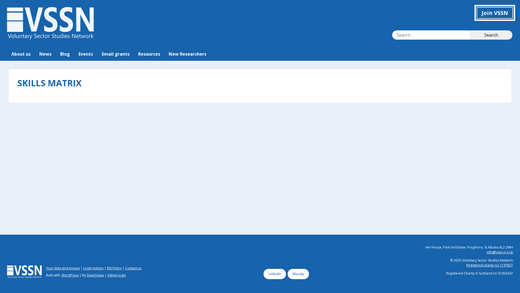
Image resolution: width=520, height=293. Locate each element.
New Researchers (187, 54)
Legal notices (93, 268)
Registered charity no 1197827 (489, 265)
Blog (65, 54)
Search (491, 35)
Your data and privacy (63, 268)
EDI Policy (114, 268)
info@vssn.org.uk (500, 252)
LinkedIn (274, 274)
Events (86, 54)
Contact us (133, 268)
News (45, 54)
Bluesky (298, 274)
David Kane (95, 275)
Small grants (115, 54)
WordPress (70, 275)
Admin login (117, 275)
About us (21, 54)
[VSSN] (50, 38)
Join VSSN (495, 13)
